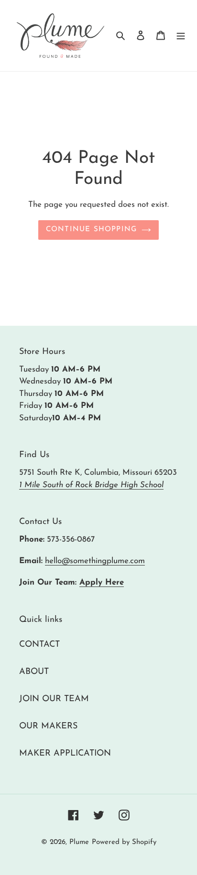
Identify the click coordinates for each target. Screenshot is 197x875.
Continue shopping (91, 229)
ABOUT (34, 672)
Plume (79, 842)
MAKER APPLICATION (65, 753)
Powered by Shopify (124, 842)
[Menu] (181, 35)
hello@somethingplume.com (95, 561)
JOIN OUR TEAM (54, 699)
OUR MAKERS (48, 726)
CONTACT (39, 644)
